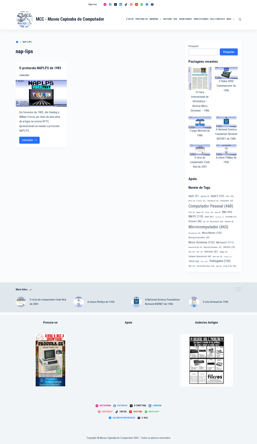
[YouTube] (136, 4)
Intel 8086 (219, 217)
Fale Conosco (217, 19)
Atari (230, 196)
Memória (153, 19)
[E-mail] (152, 4)
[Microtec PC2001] (50, 360)
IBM (227, 212)
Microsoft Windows (213, 247)
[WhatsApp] (141, 4)
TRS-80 (193, 261)
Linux (206, 222)
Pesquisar (193, 46)
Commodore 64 (212, 201)
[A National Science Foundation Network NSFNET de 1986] (136, 302)
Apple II (217, 196)
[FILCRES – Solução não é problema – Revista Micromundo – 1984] (206, 360)
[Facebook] (110, 4)
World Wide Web (206, 266)
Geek (217, 212)
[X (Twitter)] (115, 4)
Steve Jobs (217, 256)
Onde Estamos (201, 19)
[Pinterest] (131, 4)
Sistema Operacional (199, 256)
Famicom (200, 212)
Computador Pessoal (210, 206)
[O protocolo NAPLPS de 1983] (41, 93)
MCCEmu (167, 19)
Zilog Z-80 (229, 266)
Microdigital (194, 233)
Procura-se (141, 19)
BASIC (191, 201)
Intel (209, 216)
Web (191, 266)
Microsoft (225, 242)
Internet (195, 221)
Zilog (219, 266)
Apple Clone (205, 196)
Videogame (220, 261)
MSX (191, 252)
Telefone (227, 256)
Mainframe (229, 222)
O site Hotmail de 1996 (215, 301)
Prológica (223, 252)
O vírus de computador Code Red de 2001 (200, 162)
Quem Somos (185, 19)
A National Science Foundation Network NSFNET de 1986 (226, 134)
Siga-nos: (92, 4)
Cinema (201, 201)
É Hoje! (130, 19)
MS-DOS (229, 247)
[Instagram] (105, 4)
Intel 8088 (231, 217)
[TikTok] (126, 4)
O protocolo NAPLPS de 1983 (40, 68)
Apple (193, 196)
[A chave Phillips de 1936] (78, 302)
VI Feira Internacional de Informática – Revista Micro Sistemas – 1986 (200, 101)
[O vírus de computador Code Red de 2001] (21, 302)
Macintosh (216, 221)
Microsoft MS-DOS (195, 247)
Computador (226, 201)
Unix (204, 261)
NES (200, 252)
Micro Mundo (212, 232)
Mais (229, 19)
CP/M (191, 212)
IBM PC (195, 216)
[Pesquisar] (240, 19)
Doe (175, 19)
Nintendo (211, 251)
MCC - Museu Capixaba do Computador (70, 19)
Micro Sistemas (201, 242)
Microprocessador (198, 237)
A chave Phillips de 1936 (101, 301)
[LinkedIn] (120, 4)
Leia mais (31, 141)
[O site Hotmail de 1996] (194, 302)
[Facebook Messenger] (147, 4)
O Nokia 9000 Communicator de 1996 (226, 86)
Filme (209, 212)
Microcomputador (208, 226)
